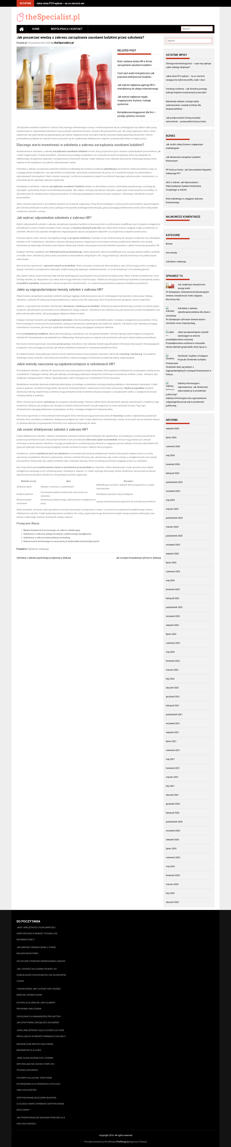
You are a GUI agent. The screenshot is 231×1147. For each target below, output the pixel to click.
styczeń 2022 (172, 687)
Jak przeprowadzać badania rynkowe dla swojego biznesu (41, 1120)
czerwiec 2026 (173, 446)
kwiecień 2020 (173, 875)
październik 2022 (174, 607)
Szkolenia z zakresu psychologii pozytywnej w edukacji (44, 558)
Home (36, 29)
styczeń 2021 (172, 795)
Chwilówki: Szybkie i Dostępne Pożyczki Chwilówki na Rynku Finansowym (187, 360)
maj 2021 (170, 759)
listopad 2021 (172, 705)
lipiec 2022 (171, 634)
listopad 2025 (172, 473)
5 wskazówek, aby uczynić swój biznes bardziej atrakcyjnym (39, 992)
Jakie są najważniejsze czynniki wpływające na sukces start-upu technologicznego (35, 1064)
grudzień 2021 (173, 696)
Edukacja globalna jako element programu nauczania (36, 1005)
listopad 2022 (172, 598)
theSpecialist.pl (64, 42)
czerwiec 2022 (173, 643)
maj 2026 (170, 455)
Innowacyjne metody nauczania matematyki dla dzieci (35, 1047)
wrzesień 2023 (173, 544)
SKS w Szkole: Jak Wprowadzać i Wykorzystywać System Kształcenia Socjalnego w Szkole (183, 186)
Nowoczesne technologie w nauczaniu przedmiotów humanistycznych (61, 541)
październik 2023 (174, 535)
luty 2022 (170, 678)
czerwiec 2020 (173, 857)
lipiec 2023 (171, 562)
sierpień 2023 (172, 553)
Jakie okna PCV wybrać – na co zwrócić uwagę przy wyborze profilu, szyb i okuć (80, 3)
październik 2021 (174, 714)
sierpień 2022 (172, 625)
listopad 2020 (172, 812)
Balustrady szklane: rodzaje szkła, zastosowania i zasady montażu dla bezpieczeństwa (183, 105)
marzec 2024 (172, 527)
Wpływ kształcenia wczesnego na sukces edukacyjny (51, 530)
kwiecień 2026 (173, 464)
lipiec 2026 (171, 437)
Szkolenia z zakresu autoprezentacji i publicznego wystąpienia (57, 534)
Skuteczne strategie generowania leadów (41, 961)
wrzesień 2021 (173, 723)
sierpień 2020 (172, 839)
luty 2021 (170, 786)
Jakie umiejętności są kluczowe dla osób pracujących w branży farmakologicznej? (41, 1033)
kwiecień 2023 (173, 589)
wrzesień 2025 (173, 491)
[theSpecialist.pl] (21, 29)
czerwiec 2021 (173, 750)
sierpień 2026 (172, 428)
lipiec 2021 (171, 741)
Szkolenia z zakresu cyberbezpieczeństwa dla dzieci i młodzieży (188, 312)
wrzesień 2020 (173, 830)
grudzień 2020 (173, 804)
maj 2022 (170, 652)
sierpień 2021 (172, 732)
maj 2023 (170, 580)
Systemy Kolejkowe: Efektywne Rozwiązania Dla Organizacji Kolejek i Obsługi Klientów (39, 1084)
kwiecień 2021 (173, 768)
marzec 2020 (172, 884)
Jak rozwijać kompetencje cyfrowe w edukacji (138, 558)
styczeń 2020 (172, 902)
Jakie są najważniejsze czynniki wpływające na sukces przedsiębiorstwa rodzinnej (187, 336)
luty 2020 (170, 893)
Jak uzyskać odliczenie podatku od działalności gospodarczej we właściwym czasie (41, 975)
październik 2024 (174, 518)
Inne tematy (171, 252)
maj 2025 (170, 500)
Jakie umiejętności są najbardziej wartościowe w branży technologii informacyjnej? (37, 933)
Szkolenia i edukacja (38, 549)
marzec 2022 (172, 670)
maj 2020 (170, 866)
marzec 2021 (172, 777)
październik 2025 (174, 482)
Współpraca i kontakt (67, 29)
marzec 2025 (172, 509)
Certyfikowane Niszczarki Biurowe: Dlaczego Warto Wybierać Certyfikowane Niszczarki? (40, 1103)
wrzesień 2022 (173, 616)
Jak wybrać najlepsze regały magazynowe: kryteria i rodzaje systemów (134, 100)
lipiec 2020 (171, 848)
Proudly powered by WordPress (99, 1141)
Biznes (169, 243)
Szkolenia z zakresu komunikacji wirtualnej (46, 537)
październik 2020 (174, 821)
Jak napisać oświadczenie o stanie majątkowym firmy (36, 950)
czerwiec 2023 (173, 571)
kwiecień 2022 (173, 661)
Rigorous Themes (138, 1141)
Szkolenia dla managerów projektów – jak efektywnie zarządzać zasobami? (39, 1019)
